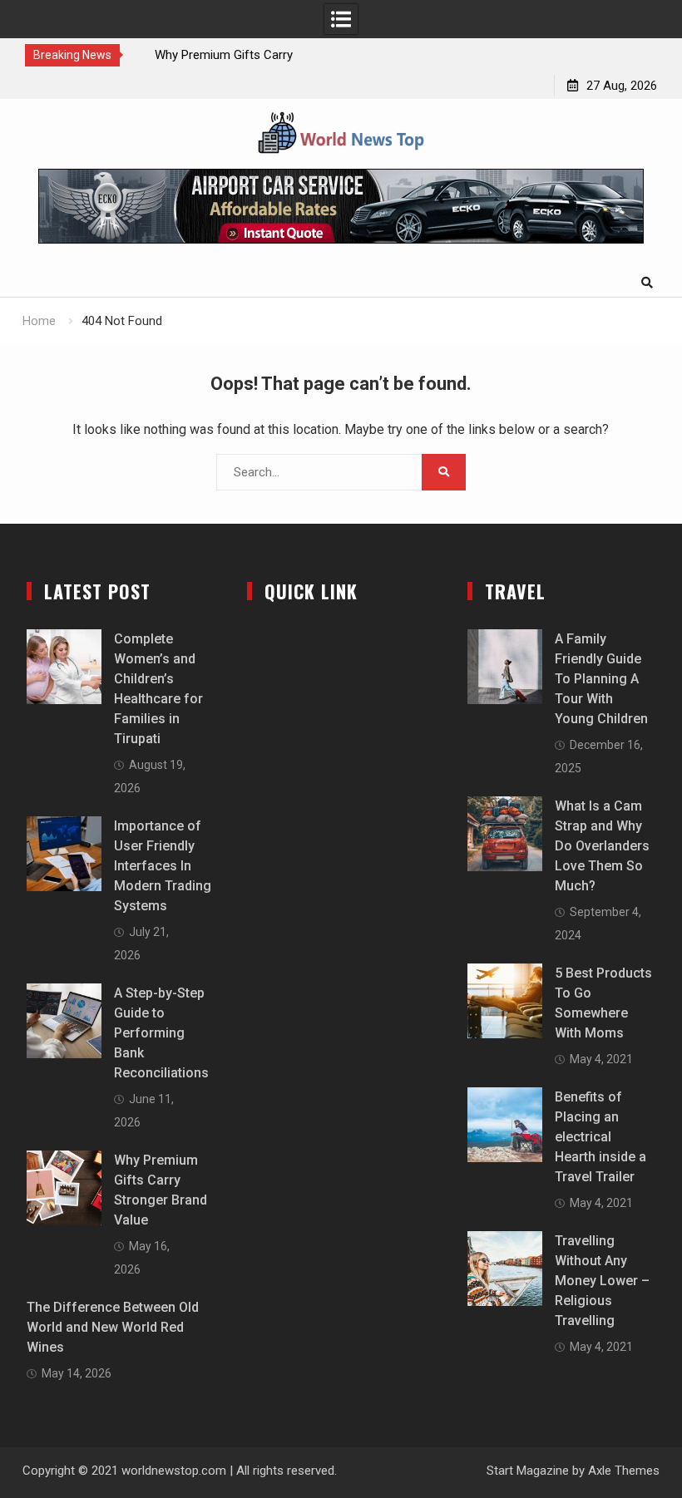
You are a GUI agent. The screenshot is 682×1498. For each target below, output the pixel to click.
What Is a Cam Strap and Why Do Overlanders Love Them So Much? (602, 846)
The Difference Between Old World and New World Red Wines (113, 1327)
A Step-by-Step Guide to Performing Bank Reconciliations (161, 1033)
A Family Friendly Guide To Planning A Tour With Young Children (601, 679)
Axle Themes (624, 1470)
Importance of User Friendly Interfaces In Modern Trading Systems (162, 866)
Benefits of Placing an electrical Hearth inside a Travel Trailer (600, 1137)
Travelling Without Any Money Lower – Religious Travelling (602, 1280)
